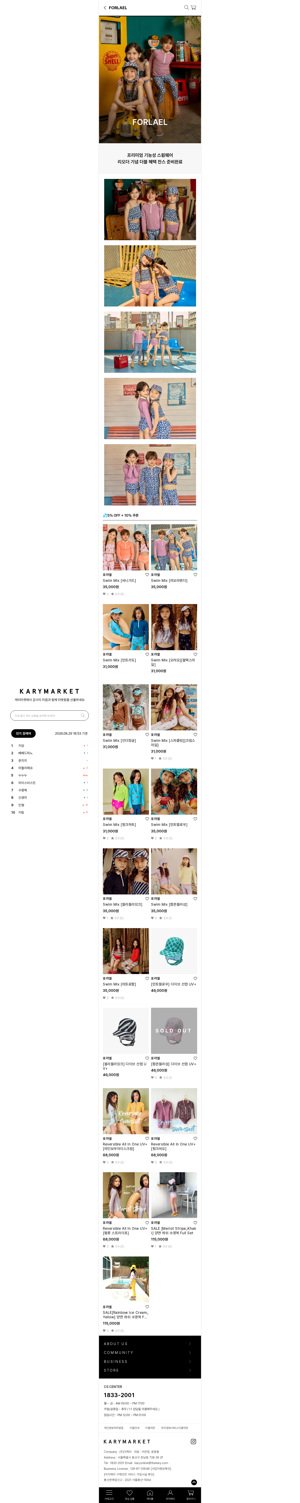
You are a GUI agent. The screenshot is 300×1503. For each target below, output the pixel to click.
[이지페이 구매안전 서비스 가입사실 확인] (129, 1474)
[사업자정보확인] (161, 1469)
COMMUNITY (119, 1352)
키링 (21, 812)
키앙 (21, 745)
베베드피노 (25, 753)
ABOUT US (116, 1344)
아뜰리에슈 (25, 768)
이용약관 (150, 1428)
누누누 (22, 775)
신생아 (22, 797)
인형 (21, 805)
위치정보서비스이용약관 (174, 1428)
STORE (111, 1370)
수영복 (22, 790)
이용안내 (134, 1428)
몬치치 (22, 760)
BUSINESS (116, 1361)
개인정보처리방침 (113, 1428)
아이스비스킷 (27, 782)
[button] (105, 8)
